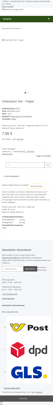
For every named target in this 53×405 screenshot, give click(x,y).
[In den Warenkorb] (4, 37)
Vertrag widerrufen (12, 388)
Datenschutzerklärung (11, 257)
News (4, 6)
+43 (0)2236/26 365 (9, 294)
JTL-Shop (31, 398)
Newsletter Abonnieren (42, 268)
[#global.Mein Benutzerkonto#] (26, 12)
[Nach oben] (1, 403)
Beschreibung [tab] (36, 186)
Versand (20, 139)
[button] (9, 299)
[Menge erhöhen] (47, 170)
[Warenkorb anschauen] (26, 14)
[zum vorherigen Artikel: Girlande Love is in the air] (23, 29)
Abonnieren (30, 269)
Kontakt (10, 6)
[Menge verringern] (4, 165)
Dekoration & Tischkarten (21, 116)
